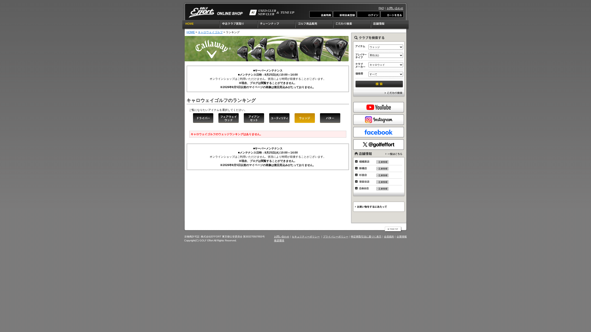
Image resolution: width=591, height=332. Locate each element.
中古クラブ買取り (239, 25)
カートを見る (392, 14)
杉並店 (363, 175)
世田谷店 (363, 181)
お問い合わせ (395, 8)
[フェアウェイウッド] (228, 118)
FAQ (381, 8)
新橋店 (363, 168)
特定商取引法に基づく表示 (366, 236)
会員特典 (321, 14)
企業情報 (402, 236)
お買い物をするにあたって (378, 206)
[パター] (330, 118)
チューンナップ (277, 25)
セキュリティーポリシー (306, 236)
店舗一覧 (394, 154)
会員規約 (389, 236)
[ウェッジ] (305, 118)
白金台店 (363, 188)
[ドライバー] (203, 118)
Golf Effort (241, 12)
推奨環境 (279, 240)
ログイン (368, 14)
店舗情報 (390, 25)
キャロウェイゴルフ (210, 32)
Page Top (393, 229)
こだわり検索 (352, 25)
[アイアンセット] (254, 118)
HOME (201, 25)
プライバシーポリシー (335, 236)
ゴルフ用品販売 (314, 25)
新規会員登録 (344, 14)
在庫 (382, 162)
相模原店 (363, 161)
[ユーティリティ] (279, 118)
